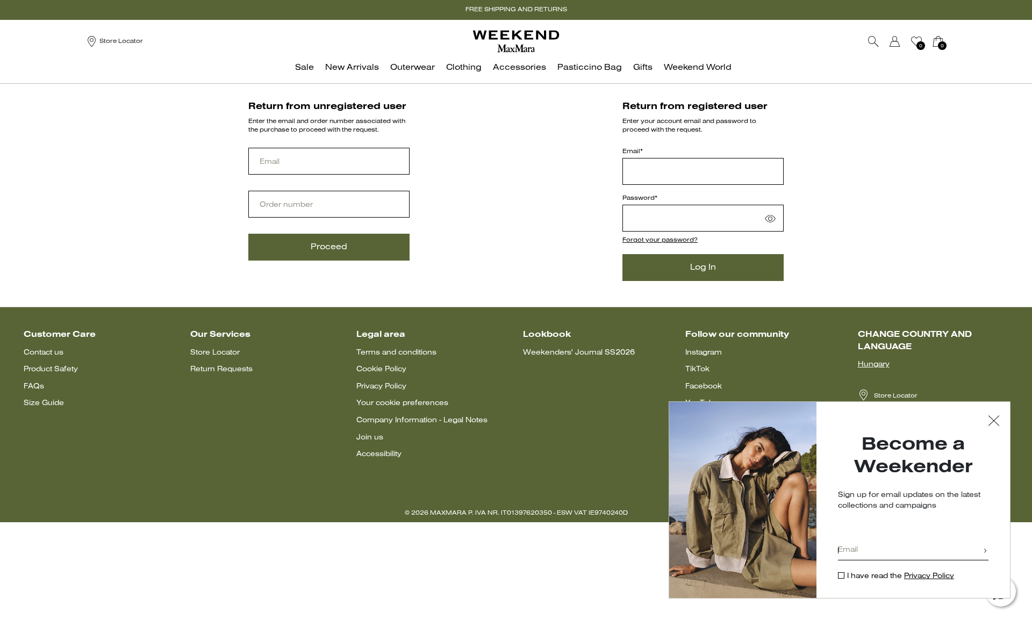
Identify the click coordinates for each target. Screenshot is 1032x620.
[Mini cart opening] (950, 41)
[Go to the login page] (895, 41)
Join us (369, 438)
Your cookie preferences (402, 403)
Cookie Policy (381, 369)
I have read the (900, 576)
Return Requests (221, 369)
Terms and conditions (396, 353)
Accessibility (379, 454)
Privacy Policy (381, 387)
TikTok (697, 369)
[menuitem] (307, 73)
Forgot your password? (660, 240)
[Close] (993, 422)
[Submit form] (985, 551)
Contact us (43, 353)
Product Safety (51, 369)
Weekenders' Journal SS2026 (579, 353)
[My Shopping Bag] (938, 41)
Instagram (703, 353)
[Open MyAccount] (904, 41)
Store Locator (215, 353)
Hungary (874, 364)
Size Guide (44, 403)
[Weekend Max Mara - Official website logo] (516, 41)
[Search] (873, 41)
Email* (632, 151)
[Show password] (770, 218)
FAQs (34, 387)
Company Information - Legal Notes (422, 420)
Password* (639, 198)
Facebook (703, 387)
